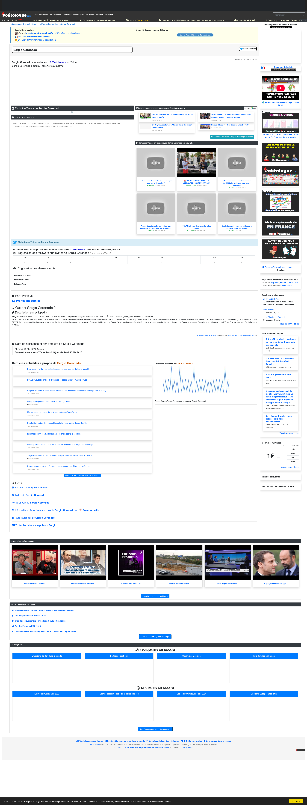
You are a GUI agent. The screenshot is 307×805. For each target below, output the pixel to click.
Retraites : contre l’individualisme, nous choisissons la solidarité (54, 433)
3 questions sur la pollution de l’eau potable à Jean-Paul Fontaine (280, 361)
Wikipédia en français (245, 335)
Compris (296, 801)
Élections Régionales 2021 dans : (278, 267)
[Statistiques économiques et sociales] (280, 175)
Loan (296, 282)
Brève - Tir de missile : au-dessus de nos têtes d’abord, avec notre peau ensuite (281, 342)
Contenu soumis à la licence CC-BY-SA (207, 335)
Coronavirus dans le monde (218, 740)
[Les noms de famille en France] (280, 152)
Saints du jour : (281, 20)
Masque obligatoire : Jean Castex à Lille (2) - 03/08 (229, 125)
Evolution (131, 20)
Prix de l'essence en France (90, 740)
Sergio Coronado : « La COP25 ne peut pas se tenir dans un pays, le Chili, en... (60, 455)
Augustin (275, 282)
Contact (118, 747)
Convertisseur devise (290, 467)
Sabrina (289, 285)
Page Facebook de (34, 517)
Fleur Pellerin (269, 309)
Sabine (283, 285)
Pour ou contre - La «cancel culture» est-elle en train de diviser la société (58, 369)
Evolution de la (92, 20)
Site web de (30, 487)
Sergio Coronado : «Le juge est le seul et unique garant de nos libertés (57, 423)
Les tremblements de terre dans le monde (126, 740)
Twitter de (29, 495)
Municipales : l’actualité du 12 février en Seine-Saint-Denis (52, 412)
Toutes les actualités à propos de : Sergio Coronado (233, 136)
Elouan (283, 282)
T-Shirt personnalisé (192, 740)
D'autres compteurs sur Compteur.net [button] (155, 728)
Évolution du (34, 36)
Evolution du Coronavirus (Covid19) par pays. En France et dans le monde (281, 136)
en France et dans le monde (54, 33)
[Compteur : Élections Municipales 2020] (47, 708)
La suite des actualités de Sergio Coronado (83, 475)
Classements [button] (42, 15)
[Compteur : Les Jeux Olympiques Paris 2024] (192, 708)
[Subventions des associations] (280, 202)
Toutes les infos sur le (35, 525)
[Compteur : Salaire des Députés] (192, 670)
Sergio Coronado (232, 335)
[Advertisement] (153, 5)
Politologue (95, 744)
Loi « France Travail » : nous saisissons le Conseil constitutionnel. (279, 418)
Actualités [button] (56, 15)
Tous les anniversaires (289, 323)
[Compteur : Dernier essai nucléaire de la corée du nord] (119, 708)
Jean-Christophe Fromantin (274, 317)
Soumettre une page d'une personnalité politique (147, 747)
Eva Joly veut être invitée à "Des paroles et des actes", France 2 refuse (57, 379)
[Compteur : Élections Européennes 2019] (264, 708)
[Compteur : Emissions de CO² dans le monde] (47, 670)
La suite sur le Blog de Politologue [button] (155, 636)
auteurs (254, 335)
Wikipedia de (32, 502)
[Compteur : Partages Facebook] (119, 670)
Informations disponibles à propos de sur (56, 510)
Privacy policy (187, 747)
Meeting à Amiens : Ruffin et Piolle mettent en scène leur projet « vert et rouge (60, 444)
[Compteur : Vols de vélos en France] (264, 670)
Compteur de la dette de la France (163, 740)
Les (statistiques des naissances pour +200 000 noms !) (186, 20)
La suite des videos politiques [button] (155, 596)
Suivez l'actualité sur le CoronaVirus (195, 34)
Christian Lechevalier (272, 298)
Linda (290, 282)
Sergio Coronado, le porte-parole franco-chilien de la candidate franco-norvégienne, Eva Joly (66, 390)
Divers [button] (109, 15)
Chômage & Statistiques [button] (74, 15)
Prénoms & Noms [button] (95, 15)
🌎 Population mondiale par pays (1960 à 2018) (280, 104)
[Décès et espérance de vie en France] (280, 225)
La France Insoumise (26, 300)
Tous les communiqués (289, 433)
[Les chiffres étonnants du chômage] (280, 249)
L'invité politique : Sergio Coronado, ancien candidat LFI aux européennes (58, 466)
